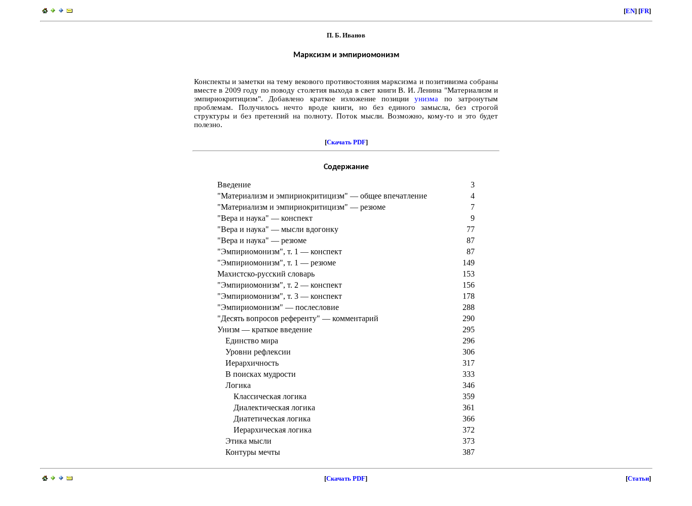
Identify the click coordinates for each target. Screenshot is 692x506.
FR (644, 11)
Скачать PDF (346, 142)
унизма (426, 99)
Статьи (638, 478)
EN (630, 11)
